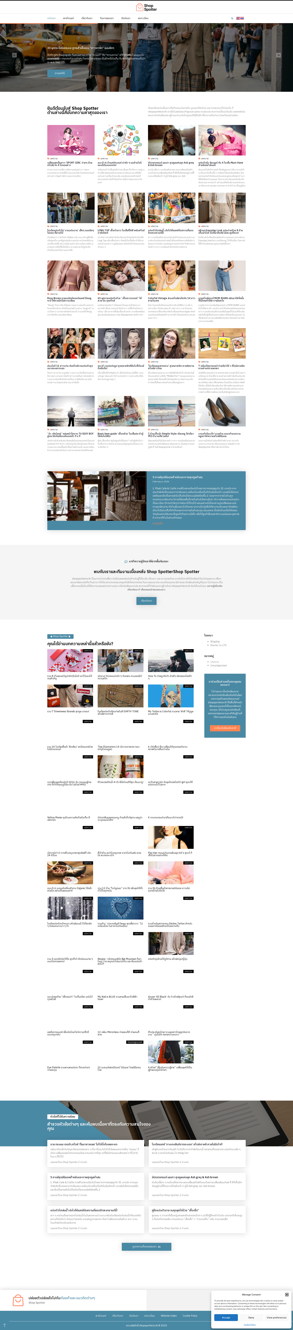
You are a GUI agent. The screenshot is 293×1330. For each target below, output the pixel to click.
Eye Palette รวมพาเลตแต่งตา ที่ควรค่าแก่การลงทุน (68, 1069)
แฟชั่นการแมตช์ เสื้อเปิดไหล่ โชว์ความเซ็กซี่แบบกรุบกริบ (68, 1033)
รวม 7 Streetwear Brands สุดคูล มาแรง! (68, 712)
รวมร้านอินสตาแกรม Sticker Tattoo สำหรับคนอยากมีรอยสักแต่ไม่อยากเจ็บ (170, 925)
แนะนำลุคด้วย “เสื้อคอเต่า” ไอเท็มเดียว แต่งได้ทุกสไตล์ (69, 998)
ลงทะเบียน (143, 18)
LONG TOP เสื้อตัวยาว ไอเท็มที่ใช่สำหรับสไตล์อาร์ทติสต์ (121, 231)
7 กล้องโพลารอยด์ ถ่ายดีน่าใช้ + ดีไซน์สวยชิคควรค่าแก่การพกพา (221, 367)
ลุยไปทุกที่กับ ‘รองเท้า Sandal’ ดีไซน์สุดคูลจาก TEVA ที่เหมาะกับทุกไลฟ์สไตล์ (89, 46)
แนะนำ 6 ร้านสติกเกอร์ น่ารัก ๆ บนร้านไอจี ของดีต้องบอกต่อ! (120, 164)
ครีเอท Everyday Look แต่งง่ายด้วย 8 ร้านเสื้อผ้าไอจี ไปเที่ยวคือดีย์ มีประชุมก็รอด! (220, 231)
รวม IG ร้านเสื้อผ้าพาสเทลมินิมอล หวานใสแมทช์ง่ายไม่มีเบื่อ (169, 889)
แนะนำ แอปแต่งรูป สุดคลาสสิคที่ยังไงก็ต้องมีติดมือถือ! (121, 367)
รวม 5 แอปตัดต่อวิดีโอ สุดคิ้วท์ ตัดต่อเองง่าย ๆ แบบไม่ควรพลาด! (70, 960)
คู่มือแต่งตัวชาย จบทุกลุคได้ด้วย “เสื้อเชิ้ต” (175, 1210)
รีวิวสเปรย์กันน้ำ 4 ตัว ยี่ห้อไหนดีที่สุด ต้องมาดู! (120, 782)
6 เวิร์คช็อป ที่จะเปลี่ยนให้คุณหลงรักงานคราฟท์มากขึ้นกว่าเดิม (167, 748)
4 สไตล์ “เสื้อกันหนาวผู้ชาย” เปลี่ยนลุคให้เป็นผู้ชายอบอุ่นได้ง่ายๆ (170, 1069)
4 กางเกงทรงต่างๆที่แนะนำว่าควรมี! (165, 818)
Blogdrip (215, 642)
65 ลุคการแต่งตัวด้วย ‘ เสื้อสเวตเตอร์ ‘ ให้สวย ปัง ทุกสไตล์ (120, 299)
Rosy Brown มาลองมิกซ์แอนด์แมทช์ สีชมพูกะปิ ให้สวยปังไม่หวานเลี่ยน (69, 299)
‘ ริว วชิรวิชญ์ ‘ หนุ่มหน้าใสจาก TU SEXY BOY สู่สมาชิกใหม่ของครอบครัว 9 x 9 (70, 435)
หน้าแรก (51, 18)
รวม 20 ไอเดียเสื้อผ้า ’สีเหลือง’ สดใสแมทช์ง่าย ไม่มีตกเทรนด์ (70, 748)
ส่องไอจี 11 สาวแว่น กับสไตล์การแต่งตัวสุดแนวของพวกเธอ (70, 367)
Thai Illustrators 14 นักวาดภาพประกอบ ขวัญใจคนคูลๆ (118, 748)
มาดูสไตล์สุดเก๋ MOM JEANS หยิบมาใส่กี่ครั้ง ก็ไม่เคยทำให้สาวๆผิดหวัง (221, 299)
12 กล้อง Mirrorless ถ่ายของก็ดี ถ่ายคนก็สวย (118, 1033)
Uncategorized (218, 666)
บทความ (53, 37)
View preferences (276, 1317)
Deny (251, 1317)
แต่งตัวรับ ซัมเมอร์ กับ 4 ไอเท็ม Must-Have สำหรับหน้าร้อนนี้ (220, 164)
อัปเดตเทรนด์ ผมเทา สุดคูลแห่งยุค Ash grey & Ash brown (171, 164)
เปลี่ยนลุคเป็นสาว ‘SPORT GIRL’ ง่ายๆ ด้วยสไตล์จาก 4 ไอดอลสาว (69, 164)
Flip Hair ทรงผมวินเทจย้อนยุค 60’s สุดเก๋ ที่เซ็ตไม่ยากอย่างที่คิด (170, 854)
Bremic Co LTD (218, 645)
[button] (286, 1294)
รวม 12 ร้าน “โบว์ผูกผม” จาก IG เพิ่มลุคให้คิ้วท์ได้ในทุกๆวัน (120, 889)
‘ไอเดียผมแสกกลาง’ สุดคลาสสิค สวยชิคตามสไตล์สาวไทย (171, 367)
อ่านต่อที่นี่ (158, 524)
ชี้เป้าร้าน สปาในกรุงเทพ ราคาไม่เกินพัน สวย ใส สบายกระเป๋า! (119, 854)
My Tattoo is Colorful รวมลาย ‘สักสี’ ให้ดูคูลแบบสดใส (170, 713)
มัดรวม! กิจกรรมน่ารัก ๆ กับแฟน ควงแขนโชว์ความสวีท (120, 677)
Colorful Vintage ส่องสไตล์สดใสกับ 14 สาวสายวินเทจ (171, 299)
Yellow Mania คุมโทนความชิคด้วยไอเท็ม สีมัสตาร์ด (68, 819)
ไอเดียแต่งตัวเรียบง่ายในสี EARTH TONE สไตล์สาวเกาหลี (118, 713)
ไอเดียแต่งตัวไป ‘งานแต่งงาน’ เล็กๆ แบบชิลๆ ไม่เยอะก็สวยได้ (70, 231)
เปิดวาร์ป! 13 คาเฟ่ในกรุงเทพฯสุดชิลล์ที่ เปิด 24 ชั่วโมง (69, 854)
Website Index (169, 1316)
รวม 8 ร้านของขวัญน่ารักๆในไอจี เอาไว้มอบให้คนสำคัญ (69, 677)
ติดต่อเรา (125, 18)
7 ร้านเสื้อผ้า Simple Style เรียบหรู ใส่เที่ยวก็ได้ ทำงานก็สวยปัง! (171, 435)
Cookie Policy (250, 1324)
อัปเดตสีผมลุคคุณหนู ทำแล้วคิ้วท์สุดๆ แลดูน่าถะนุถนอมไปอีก (120, 819)
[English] (238, 18)
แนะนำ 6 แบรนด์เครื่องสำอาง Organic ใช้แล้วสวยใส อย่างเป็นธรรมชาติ (69, 889)
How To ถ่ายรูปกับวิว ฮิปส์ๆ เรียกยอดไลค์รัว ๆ (170, 677)
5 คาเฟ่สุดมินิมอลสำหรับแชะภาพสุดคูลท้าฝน (178, 477)
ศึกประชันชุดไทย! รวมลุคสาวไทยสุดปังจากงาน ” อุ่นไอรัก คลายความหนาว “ (169, 1033)
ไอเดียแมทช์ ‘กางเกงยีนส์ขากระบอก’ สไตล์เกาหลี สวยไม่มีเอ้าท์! (187, 1144)
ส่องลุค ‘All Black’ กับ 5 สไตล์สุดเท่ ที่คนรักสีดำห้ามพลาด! (170, 998)
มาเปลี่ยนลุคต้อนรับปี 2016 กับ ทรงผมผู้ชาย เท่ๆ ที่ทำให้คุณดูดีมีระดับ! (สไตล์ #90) (69, 783)
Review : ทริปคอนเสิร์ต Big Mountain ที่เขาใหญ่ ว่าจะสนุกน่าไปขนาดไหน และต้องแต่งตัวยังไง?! (120, 961)
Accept (226, 1317)
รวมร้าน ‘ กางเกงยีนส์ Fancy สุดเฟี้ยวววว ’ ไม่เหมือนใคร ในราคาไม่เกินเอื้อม (120, 925)
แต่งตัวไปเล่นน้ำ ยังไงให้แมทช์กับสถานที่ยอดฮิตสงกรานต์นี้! (170, 231)
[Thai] (242, 18)
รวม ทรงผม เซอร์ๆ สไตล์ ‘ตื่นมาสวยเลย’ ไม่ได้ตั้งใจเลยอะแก (83, 1144)
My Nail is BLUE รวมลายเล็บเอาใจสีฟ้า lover (117, 998)
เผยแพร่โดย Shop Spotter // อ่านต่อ (68, 1162)
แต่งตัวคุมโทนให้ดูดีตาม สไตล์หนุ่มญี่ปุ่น (167, 959)
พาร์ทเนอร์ (68, 18)
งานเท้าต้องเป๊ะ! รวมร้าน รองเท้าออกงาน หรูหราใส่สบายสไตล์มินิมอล (219, 435)
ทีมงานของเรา (107, 18)
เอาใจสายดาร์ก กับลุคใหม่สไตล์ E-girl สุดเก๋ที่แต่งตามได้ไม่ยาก (170, 783)
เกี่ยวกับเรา (86, 18)
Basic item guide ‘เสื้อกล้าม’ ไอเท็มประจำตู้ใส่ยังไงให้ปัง (120, 435)
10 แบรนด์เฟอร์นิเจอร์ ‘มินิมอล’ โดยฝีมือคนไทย (119, 1069)
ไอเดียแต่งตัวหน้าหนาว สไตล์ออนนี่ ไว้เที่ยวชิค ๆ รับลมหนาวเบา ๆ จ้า (69, 925)
